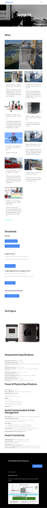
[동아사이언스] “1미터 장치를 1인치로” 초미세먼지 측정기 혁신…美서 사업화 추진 (13, 147)
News (30, 49)
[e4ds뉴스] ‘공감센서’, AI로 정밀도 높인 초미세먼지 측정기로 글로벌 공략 (33, 117)
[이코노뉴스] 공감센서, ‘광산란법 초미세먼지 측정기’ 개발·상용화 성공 (23, 46)
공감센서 (17, 49)
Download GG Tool (10, 266)
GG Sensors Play (37, 466)
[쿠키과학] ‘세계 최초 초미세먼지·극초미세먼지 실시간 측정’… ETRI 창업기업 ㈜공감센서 (13, 202)
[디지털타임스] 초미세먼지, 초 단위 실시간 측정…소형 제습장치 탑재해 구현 (13, 116)
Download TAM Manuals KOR (12, 246)
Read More (23, 63)
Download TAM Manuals (11, 241)
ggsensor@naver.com (12, 475)
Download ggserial (10, 283)
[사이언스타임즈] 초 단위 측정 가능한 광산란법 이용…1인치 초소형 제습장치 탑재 (33, 86)
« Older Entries (8, 220)
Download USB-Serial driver (12, 296)
